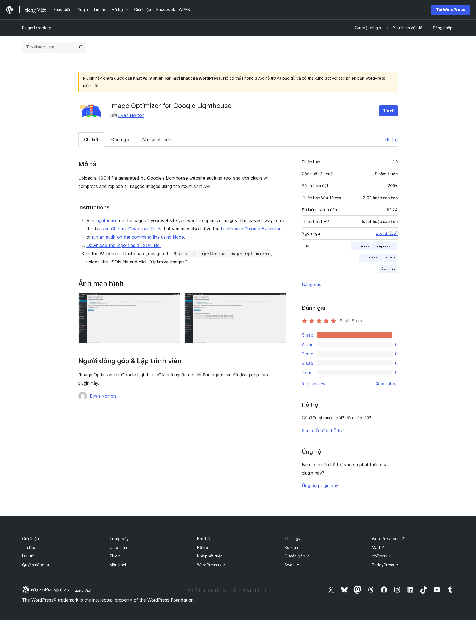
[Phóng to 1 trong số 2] (172, 300)
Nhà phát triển (156, 139)
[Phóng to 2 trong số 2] (278, 300)
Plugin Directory (36, 27)
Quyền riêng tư (35, 564)
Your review (314, 383)
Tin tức (28, 547)
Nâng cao (312, 284)
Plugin (115, 556)
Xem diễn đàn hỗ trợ (323, 430)
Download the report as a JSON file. (123, 245)
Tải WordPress (450, 9)
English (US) (387, 233)
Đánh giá (120, 139)
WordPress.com (388, 538)
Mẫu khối (118, 564)
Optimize (388, 268)
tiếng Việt (83, 590)
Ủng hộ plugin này (320, 485)
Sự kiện (291, 547)
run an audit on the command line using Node (138, 237)
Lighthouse (107, 220)
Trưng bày (119, 538)
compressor (371, 257)
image (390, 257)
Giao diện (118, 547)
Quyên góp (297, 556)
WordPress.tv (211, 564)
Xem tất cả (386, 383)
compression (385, 246)
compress (361, 246)
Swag (292, 564)
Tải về (388, 110)
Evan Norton (131, 115)
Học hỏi (203, 538)
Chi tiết (91, 139)
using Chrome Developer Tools (130, 228)
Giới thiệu (30, 538)
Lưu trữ (28, 556)
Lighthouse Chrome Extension (251, 228)
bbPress (382, 556)
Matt (378, 547)
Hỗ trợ (391, 139)
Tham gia (293, 538)
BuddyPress (385, 564)
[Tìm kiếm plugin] (80, 47)
